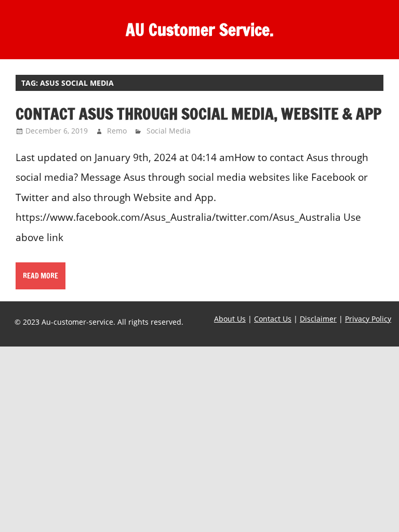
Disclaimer (318, 319)
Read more (40, 276)
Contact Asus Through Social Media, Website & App (198, 113)
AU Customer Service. (200, 30)
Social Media (169, 131)
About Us (230, 319)
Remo (117, 131)
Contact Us (272, 319)
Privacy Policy (368, 319)
